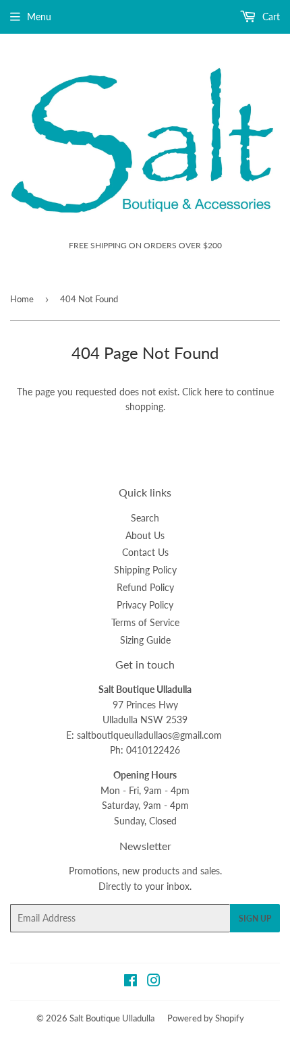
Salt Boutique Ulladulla (111, 1018)
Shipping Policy (145, 569)
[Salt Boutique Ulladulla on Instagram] (154, 982)
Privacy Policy (145, 605)
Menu (39, 16)
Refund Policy (145, 587)
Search (145, 518)
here (213, 391)
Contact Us (145, 552)
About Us (145, 535)
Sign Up (255, 918)
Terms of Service (145, 622)
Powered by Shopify (205, 1018)
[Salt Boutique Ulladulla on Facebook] (130, 982)
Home (22, 298)
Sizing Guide (145, 640)
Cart (270, 16)
